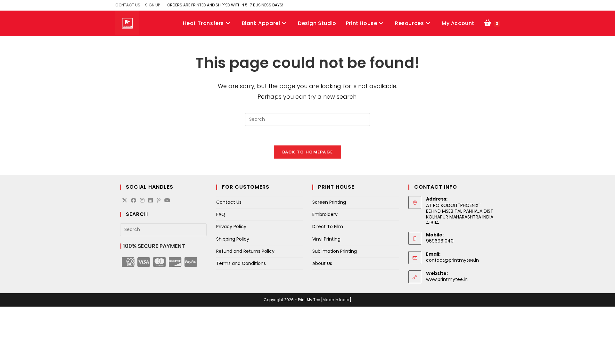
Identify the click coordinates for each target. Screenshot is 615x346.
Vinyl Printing (326, 239)
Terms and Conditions (241, 263)
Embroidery (325, 214)
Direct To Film (327, 226)
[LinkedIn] (150, 200)
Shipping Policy (232, 239)
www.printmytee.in (447, 279)
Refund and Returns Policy (245, 251)
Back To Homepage (307, 152)
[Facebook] (133, 200)
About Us (322, 263)
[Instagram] (142, 200)
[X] (124, 200)
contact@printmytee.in (452, 260)
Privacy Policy (231, 226)
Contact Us (229, 202)
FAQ (220, 214)
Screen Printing (329, 202)
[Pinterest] (158, 200)
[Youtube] (167, 200)
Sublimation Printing (334, 251)
